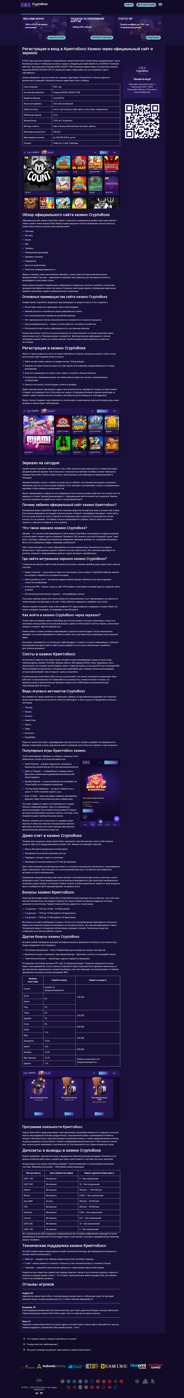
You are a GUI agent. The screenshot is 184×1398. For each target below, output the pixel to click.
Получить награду (54, 37)
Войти (129, 5)
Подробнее (106, 37)
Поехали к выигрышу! (142, 87)
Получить (154, 37)
